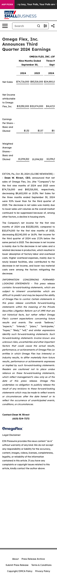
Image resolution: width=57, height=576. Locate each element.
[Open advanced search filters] (45, 26)
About (15, 559)
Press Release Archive (33, 559)
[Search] (38, 26)
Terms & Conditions (41, 565)
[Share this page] (53, 26)
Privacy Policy (42, 571)
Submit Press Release (17, 565)
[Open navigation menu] (5, 26)
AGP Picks (7, 4)
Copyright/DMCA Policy (19, 571)
